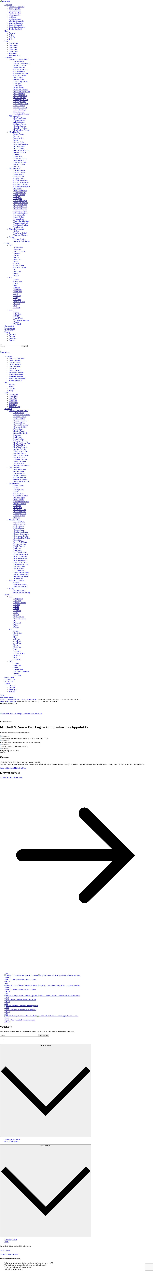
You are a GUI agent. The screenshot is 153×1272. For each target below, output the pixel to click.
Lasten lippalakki (15, 11)
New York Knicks (19, 160)
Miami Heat (17, 156)
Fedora (11, 35)
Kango (15, 294)
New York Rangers (20, 209)
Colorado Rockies (19, 75)
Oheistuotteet (9, 326)
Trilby (11, 39)
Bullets (15, 140)
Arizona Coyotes (19, 172)
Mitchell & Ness (19, 302)
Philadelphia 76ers (19, 162)
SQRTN (16, 316)
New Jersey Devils (20, 205)
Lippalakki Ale (9, 328)
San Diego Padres (19, 102)
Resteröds (16, 308)
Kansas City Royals (20, 81)
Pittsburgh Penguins (20, 213)
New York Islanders (20, 207)
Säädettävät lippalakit (16, 21)
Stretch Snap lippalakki (17, 27)
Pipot (6, 41)
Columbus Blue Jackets (21, 187)
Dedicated (17, 271)
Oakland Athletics (19, 98)
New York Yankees (20, 96)
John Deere (17, 290)
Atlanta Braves (18, 61)
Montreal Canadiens (20, 203)
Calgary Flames (19, 178)
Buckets (12, 33)
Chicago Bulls (18, 142)
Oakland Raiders (19, 120)
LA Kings (16, 197)
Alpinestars (17, 249)
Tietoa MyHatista (45, 1145)
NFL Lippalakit (14, 116)
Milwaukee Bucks (19, 158)
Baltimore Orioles (19, 65)
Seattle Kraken (18, 217)
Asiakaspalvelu (46, 1045)
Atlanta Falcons (19, 122)
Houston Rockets (19, 152)
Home (2, 701)
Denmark (12, 334)
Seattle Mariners (19, 106)
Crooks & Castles (19, 267)
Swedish (12, 340)
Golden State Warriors (21, 150)
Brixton (16, 257)
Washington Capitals (20, 225)
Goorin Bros (17, 282)
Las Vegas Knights (20, 201)
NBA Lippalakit (14, 132)
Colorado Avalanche (20, 185)
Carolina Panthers (19, 126)
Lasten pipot (13, 43)
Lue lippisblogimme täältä (9, 1254)
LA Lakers (17, 154)
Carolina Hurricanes (20, 180)
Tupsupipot (13, 53)
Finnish (7, 332)
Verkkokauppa (11, 701)
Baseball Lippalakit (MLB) (18, 59)
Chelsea (16, 231)
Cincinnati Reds (19, 71)
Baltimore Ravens (19, 124)
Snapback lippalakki (16, 23)
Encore (15, 279)
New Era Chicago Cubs (21, 92)
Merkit (6, 243)
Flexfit (15, 284)
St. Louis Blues (18, 219)
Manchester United (20, 233)
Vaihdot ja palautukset (12, 1139)
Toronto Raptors (19, 164)
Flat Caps (12, 17)
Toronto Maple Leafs (20, 223)
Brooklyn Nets (18, 138)
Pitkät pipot (13, 47)
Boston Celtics (18, 134)
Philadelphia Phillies (20, 100)
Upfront (16, 322)
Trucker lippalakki (15, 29)
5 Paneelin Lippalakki (16, 7)
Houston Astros (18, 79)
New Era (16, 304)
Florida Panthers (19, 195)
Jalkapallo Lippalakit (16, 229)
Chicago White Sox (20, 69)
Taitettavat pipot (14, 55)
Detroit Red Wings (20, 191)
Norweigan (13, 338)
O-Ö (10, 310)
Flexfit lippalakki (15, 19)
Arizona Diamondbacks (21, 63)
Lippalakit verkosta (13, 699)
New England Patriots (21, 130)
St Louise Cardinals (20, 108)
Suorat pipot (13, 51)
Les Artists (17, 300)
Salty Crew (17, 314)
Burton (15, 261)
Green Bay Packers (20, 128)
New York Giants (19, 118)
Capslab (16, 263)
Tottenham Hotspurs (20, 235)
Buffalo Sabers (18, 176)
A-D (10, 245)
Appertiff (16, 253)
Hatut (6, 31)
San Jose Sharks (19, 215)
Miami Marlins (18, 88)
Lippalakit (8, 5)
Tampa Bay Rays (19, 110)
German (12, 336)
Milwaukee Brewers (20, 90)
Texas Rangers (18, 112)
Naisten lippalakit (15, 13)
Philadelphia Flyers (20, 211)
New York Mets (19, 94)
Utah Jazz (16, 166)
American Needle (19, 251)
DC (14, 269)
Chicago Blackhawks (21, 183)
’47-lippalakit (18, 247)
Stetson (16, 312)
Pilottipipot (13, 49)
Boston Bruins (18, 174)
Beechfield (17, 259)
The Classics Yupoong (21, 320)
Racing (11, 237)
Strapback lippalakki (16, 25)
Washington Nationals (21, 114)
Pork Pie (12, 37)
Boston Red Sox (19, 67)
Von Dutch (17, 324)
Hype (15, 286)
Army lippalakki (14, 9)
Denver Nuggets (19, 146)
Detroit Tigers (18, 77)
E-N (10, 277)
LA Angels (17, 84)
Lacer (15, 298)
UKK (2, 695)
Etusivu (2, 699)
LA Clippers (17, 199)
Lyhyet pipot (13, 45)
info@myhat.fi (5, 1250)
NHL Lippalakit (14, 168)
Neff (15, 306)
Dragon (16, 275)
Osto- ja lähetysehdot (11, 1141)
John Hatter (17, 292)
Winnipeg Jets (18, 227)
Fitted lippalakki (14, 15)
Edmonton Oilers (19, 193)
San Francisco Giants (20, 104)
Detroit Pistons (18, 148)
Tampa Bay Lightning (21, 221)
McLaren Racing (19, 239)
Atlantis (16, 255)
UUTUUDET (9, 330)
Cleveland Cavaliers (20, 144)
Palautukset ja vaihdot (7, 697)
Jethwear (16, 288)
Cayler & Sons (18, 265)
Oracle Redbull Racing (21, 241)
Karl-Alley (17, 296)
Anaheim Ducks (19, 170)
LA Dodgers (17, 86)
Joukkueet (8, 57)
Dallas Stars (17, 189)
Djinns (15, 273)
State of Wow (18, 318)
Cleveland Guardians (20, 73)
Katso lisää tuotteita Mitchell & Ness (13, 768)
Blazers (16, 136)
